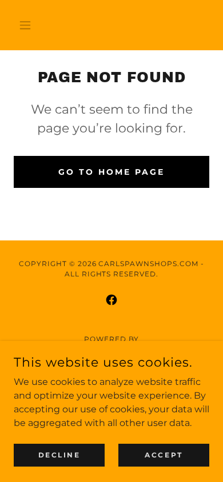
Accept (163, 455)
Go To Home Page (111, 172)
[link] (111, 299)
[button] (28, 25)
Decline (59, 455)
